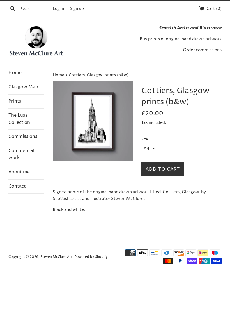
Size (144, 139)
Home (15, 73)
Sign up (77, 8)
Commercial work (21, 154)
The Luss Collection (19, 119)
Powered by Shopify (91, 256)
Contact (17, 186)
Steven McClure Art (56, 256)
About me (19, 172)
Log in (58, 8)
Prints (14, 101)
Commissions (22, 136)
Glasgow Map (23, 87)
